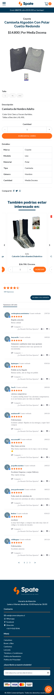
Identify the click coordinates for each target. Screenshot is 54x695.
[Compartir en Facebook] (13, 191)
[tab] (10, 305)
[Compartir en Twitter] (17, 191)
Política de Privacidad (12, 659)
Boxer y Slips (9, 643)
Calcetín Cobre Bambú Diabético (27, 256)
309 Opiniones (9, 292)
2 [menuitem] (27, 563)
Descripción (7, 104)
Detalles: (6, 144)
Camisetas (8, 646)
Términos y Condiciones (13, 653)
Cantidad (27, 124)
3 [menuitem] (29, 563)
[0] (46, 4)
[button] (17, 327)
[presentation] (4, 245)
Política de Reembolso (12, 656)
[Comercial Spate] (27, 4)
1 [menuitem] (24, 563)
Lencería (7, 650)
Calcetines (8, 640)
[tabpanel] (27, 436)
